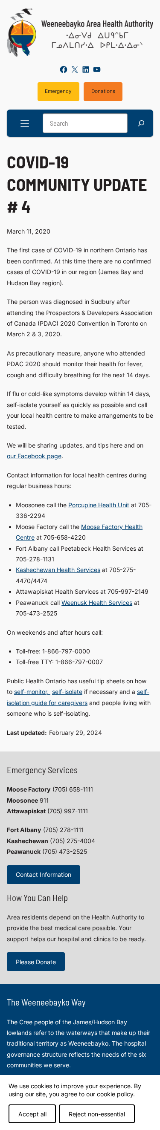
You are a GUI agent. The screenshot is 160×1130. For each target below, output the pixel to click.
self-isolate (67, 691)
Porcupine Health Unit (98, 505)
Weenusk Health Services (96, 602)
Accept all (32, 1114)
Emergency (58, 91)
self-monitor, (32, 691)
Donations (103, 91)
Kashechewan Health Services (58, 569)
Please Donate (36, 961)
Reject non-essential (97, 1114)
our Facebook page (34, 456)
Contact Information (43, 874)
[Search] (141, 123)
